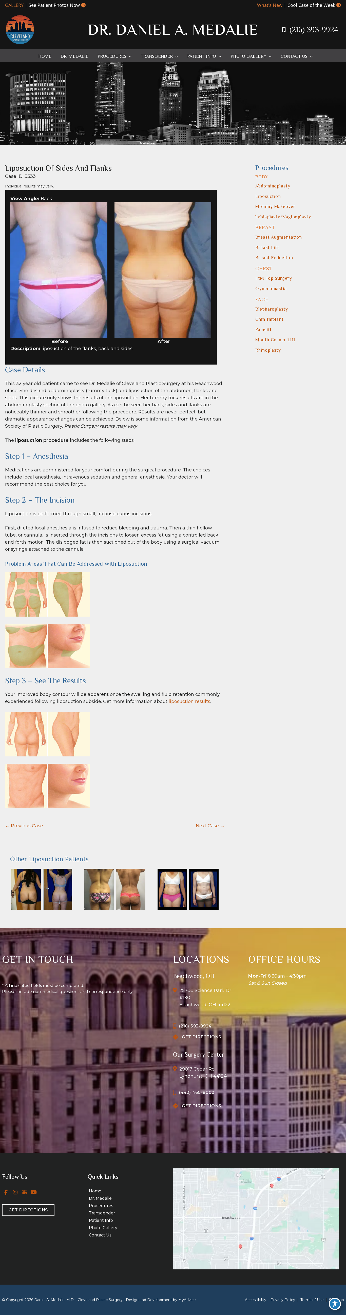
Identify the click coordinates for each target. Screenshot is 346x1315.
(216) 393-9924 (314, 29)
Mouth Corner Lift (275, 339)
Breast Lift (267, 247)
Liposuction (268, 196)
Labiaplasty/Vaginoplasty (283, 216)
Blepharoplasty (271, 309)
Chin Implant (269, 319)
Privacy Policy (283, 1300)
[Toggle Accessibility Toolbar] (335, 1304)
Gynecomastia (271, 288)
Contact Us (100, 1235)
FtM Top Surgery (273, 278)
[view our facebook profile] (6, 1192)
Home (95, 1191)
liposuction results (189, 701)
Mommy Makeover (275, 206)
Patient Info (101, 1220)
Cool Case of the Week (311, 5)
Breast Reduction (274, 257)
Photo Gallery (103, 1227)
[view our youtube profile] (34, 1192)
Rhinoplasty (268, 350)
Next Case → (210, 826)
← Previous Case (24, 826)
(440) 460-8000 (197, 1092)
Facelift (263, 329)
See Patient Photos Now (54, 5)
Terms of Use (312, 1300)
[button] (129, 56)
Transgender (102, 1213)
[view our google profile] (25, 1192)
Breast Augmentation (278, 237)
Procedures (101, 1205)
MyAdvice (187, 1300)
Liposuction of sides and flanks (58, 168)
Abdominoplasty (272, 185)
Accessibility (255, 1300)
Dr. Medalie (100, 1198)
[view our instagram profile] (15, 1192)
